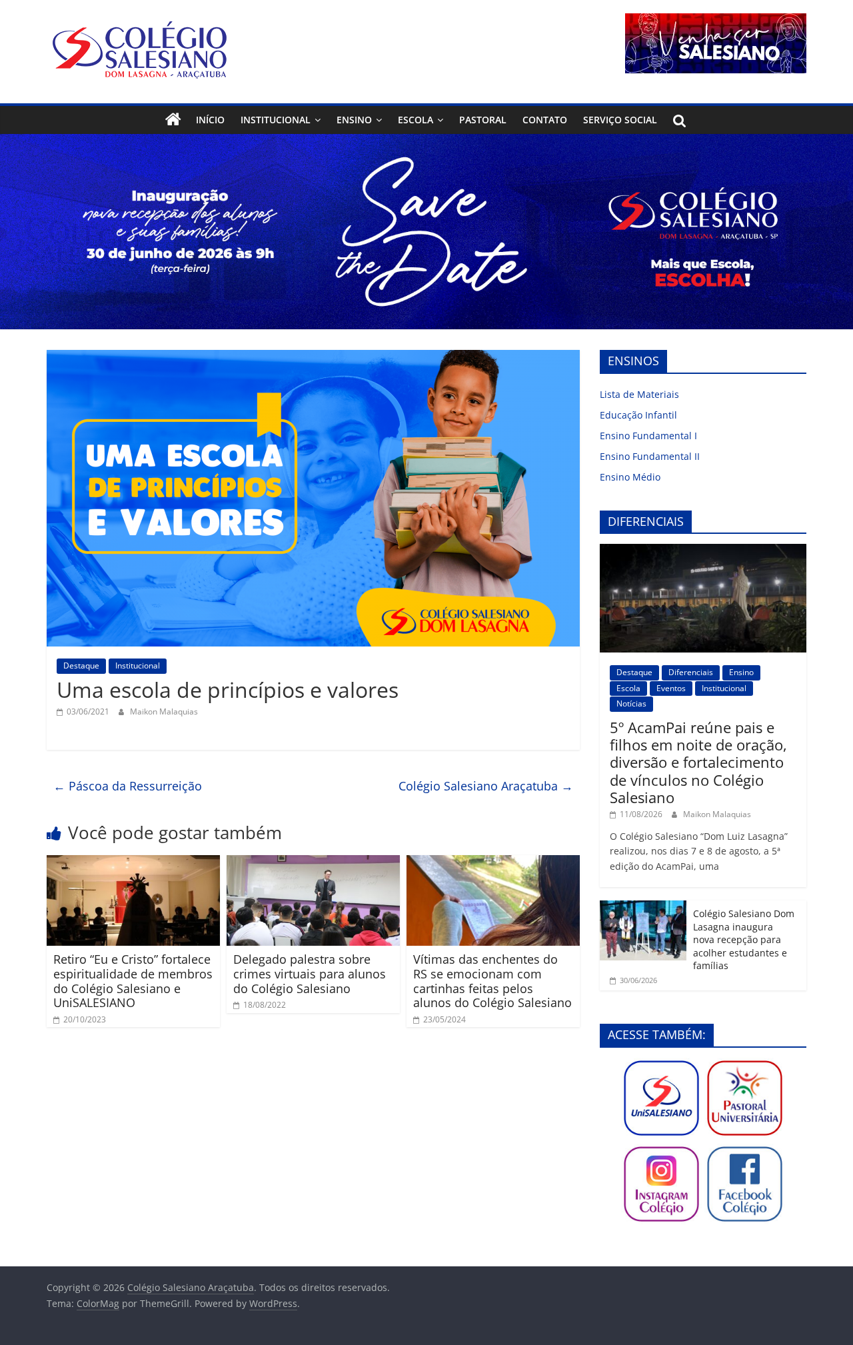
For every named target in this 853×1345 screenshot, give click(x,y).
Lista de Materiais (639, 394)
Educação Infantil (638, 415)
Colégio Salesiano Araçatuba (486, 786)
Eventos (671, 688)
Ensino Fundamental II (650, 456)
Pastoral (482, 119)
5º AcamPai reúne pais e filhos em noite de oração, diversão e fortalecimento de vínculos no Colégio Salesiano (698, 762)
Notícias (631, 703)
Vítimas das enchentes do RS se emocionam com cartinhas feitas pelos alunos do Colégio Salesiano (492, 980)
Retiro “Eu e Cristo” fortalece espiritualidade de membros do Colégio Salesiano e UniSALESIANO (133, 980)
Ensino (354, 119)
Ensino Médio (630, 477)
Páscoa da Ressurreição (127, 786)
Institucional (276, 119)
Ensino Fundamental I (648, 435)
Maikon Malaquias (164, 711)
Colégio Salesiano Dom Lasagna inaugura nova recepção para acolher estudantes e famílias (743, 939)
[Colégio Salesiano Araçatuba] (173, 120)
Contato (544, 119)
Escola (415, 119)
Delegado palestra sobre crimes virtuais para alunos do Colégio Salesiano (309, 973)
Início (210, 119)
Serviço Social (620, 119)
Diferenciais (690, 672)
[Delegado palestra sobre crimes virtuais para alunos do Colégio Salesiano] (313, 863)
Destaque (81, 665)
